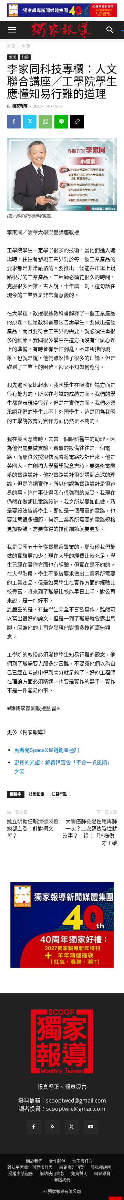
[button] (12, 30)
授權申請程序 (20, 1174)
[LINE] (61, 121)
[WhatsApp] (45, 121)
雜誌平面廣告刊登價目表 (30, 1167)
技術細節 (36, 794)
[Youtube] (90, 1127)
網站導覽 (102, 1174)
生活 (26, 46)
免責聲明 (79, 1174)
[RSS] (53, 1127)
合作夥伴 (57, 1161)
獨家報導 (20, 105)
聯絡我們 (62, 1180)
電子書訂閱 (82, 1161)
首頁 (11, 46)
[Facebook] (14, 121)
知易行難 (59, 794)
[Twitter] (30, 121)
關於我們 (34, 1161)
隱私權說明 (101, 1167)
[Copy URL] (77, 121)
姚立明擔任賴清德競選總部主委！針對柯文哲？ (33, 828)
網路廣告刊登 (71, 1167)
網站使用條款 (52, 1174)
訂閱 (25, 57)
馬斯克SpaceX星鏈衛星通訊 (46, 750)
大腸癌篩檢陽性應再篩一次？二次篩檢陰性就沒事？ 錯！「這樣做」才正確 (90, 832)
